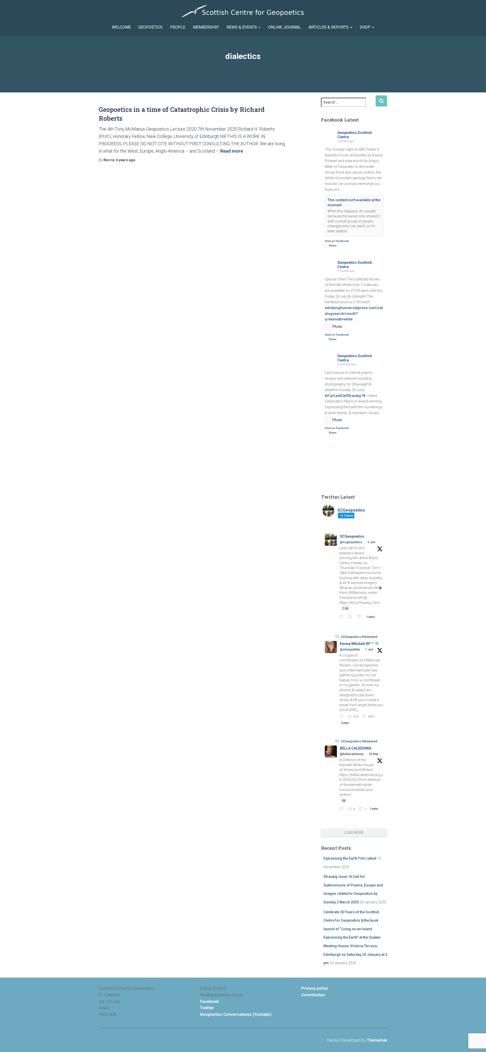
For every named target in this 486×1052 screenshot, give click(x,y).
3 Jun (371, 542)
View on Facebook (337, 241)
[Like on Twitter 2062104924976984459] (360, 617)
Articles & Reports (329, 27)
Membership (206, 27)
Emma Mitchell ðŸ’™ (356, 644)
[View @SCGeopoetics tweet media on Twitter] (344, 800)
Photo (337, 327)
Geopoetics (150, 27)
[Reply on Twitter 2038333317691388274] (342, 809)
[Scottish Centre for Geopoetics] (243, 12)
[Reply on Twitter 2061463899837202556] (342, 716)
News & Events (242, 27)
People (177, 27)
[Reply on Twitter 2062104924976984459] (342, 617)
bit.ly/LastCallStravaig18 (345, 396)
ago (125, 160)
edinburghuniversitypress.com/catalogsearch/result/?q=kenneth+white (354, 313)
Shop (366, 27)
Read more (231, 151)
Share (332, 245)
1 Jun (369, 649)
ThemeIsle (377, 1040)
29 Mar (373, 754)
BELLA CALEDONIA (355, 748)
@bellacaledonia (351, 754)
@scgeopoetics (351, 542)
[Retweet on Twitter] (337, 636)
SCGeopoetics (352, 536)
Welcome (121, 27)
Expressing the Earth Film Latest (349, 858)
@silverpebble (350, 649)
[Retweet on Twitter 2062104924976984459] (351, 617)
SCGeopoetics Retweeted (359, 637)
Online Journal (284, 27)
